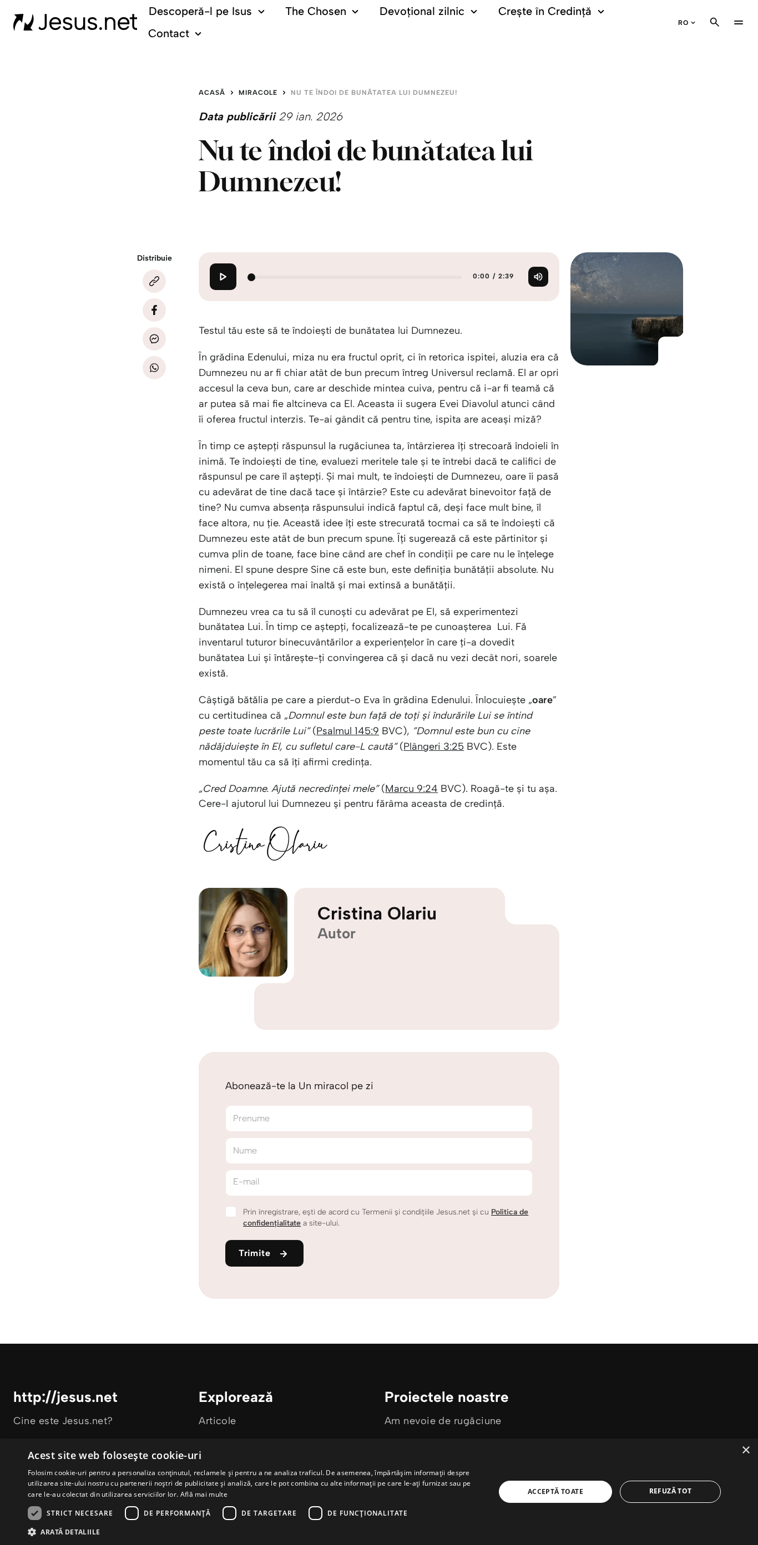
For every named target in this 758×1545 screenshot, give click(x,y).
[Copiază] (154, 281)
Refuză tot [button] (670, 1491)
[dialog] (379, 1492)
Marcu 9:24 (411, 788)
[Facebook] (154, 310)
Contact (168, 33)
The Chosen (315, 11)
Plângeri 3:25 (433, 746)
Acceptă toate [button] (555, 1491)
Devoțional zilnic (422, 11)
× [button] (745, 1450)
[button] (254, 1531)
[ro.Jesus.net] (75, 22)
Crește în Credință (545, 11)
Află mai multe (204, 1494)
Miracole (258, 92)
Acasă (212, 92)
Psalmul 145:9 (347, 731)
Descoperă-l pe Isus (200, 11)
